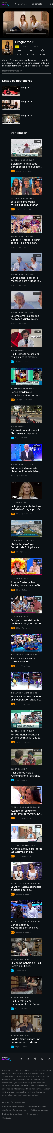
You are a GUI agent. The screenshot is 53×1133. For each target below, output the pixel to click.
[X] (49, 1058)
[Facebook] (21, 1058)
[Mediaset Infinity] (5, 4)
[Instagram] (42, 1058)
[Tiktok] (28, 1058)
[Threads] (35, 1058)
